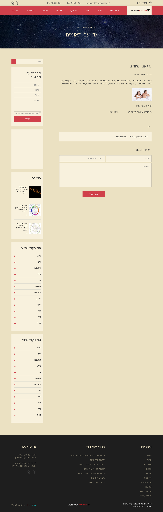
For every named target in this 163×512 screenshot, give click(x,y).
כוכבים (149, 468)
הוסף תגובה (94, 194)
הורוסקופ (148, 464)
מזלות (149, 460)
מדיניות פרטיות (145, 495)
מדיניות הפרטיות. (20, 113)
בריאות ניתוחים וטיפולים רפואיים (92, 464)
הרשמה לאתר (146, 482)
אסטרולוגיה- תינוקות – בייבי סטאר (91, 473)
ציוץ (150, 126)
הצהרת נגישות (145, 491)
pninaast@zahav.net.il (25, 457)
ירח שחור (148, 477)
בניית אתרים (31, 505)
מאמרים (83, 27)
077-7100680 (17, 466)
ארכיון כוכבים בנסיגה (97, 482)
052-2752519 (30, 466)
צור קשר (148, 486)
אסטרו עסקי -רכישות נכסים (94, 468)
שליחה (27, 119)
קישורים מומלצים (98, 477)
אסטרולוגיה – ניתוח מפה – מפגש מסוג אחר (87, 455)
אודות (149, 455)
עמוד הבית (92, 27)
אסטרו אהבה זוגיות (97, 460)
